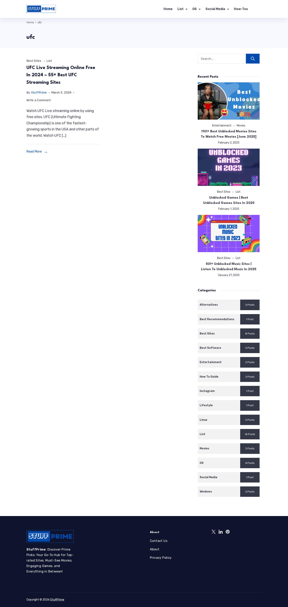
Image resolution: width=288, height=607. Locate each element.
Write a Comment (38, 101)
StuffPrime (57, 599)
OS (194, 9)
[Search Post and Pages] (260, 9)
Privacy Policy (161, 558)
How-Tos (241, 9)
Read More (34, 151)
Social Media (215, 9)
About (154, 549)
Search (253, 59)
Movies (241, 125)
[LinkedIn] (221, 532)
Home (168, 9)
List (181, 9)
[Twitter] (214, 532)
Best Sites (34, 61)
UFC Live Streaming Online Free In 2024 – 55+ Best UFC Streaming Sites (60, 75)
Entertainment (221, 125)
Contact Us (158, 541)
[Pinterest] (228, 532)
